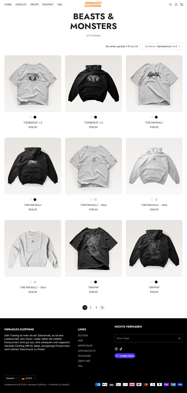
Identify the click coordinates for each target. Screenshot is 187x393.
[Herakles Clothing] (93, 4)
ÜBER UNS (84, 360)
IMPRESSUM (85, 345)
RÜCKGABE (84, 355)
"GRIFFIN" (93, 287)
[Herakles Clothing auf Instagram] (116, 349)
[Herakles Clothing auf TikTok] (121, 349)
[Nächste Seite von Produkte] (102, 307)
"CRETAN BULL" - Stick (93, 205)
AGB (80, 340)
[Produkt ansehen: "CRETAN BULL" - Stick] (93, 166)
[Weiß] (31, 117)
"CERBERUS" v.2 (32, 122)
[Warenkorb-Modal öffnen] (181, 4)
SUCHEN (83, 335)
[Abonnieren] (179, 338)
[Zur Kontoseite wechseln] (176, 4)
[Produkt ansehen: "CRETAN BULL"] (154, 83)
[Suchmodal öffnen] (170, 4)
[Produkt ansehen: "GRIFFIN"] (93, 248)
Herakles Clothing (37, 384)
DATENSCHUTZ (87, 350)
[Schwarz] (35, 117)
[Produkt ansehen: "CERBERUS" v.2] (32, 83)
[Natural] (95, 199)
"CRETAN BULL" (154, 122)
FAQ (80, 366)
